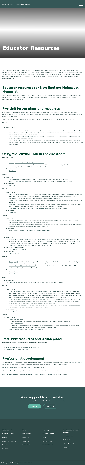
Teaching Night (13, 262)
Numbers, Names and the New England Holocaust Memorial (26, 163)
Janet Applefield (14, 311)
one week (24, 114)
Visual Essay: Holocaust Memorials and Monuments (24, 137)
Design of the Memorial (9, 441)
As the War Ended (14, 180)
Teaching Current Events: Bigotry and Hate (21, 305)
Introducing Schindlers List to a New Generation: (23, 204)
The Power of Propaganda (16, 194)
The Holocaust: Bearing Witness (18, 221)
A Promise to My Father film (26, 231)
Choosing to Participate (16, 324)
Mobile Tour (26, 437)
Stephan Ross (13, 185)
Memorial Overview (8, 434)
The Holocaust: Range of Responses (19, 225)
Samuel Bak (12, 274)
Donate (34, 406)
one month (35, 114)
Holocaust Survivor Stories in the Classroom (22, 266)
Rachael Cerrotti (13, 272)
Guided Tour (26, 445)
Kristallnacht (12, 200)
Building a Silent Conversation (17, 249)
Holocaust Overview (48, 434)
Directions (65, 447)
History (4, 437)
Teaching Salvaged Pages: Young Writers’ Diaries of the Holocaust (28, 239)
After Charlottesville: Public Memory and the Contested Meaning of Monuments (32, 291)
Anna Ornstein (13, 282)
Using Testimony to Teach (16, 141)
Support (4, 445)
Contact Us (5, 448)
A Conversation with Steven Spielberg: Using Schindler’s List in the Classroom (32, 208)
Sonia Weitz (12, 171)
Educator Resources (48, 445)
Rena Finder (12, 212)
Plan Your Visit (26, 434)
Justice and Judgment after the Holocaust (21, 181)
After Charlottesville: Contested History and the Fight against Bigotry (29, 299)
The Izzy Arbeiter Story (42, 231)
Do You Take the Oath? (16, 320)
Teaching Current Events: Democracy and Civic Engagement (26, 330)
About (44, 437)
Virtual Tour (25, 441)
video (60, 114)
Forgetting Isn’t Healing (16, 245)
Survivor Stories (47, 441)
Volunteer (50, 406)
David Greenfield (14, 253)
